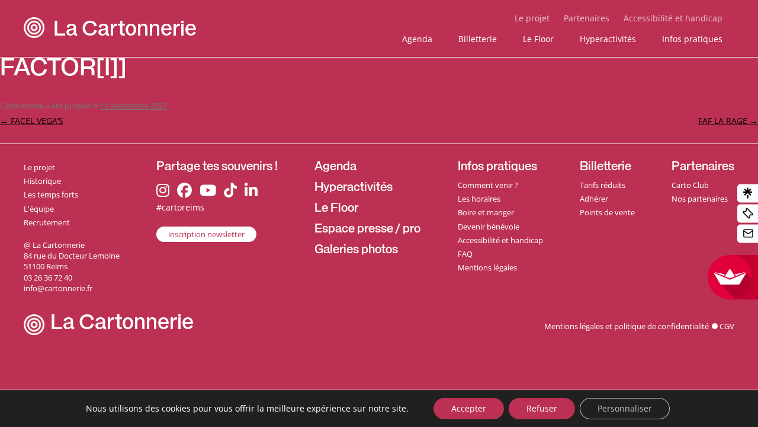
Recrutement (47, 222)
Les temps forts (51, 194)
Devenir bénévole (488, 226)
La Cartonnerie (125, 31)
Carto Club (690, 185)
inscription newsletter (206, 234)
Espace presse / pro (367, 230)
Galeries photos (356, 251)
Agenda (417, 38)
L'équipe (39, 208)
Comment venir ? (488, 185)
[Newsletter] (747, 234)
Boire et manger (486, 212)
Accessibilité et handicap (673, 18)
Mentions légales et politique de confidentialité (626, 326)
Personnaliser (625, 408)
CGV (727, 326)
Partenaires (586, 18)
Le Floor (538, 38)
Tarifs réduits (602, 185)
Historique (42, 181)
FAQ (465, 253)
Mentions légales (487, 267)
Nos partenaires (700, 198)
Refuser (541, 408)
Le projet (532, 18)
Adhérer (594, 198)
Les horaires (479, 198)
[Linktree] (747, 193)
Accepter (468, 408)
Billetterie (477, 38)
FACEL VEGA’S (31, 120)
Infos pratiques (692, 38)
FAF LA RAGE (728, 120)
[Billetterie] (747, 214)
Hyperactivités (608, 38)
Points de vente (607, 212)
